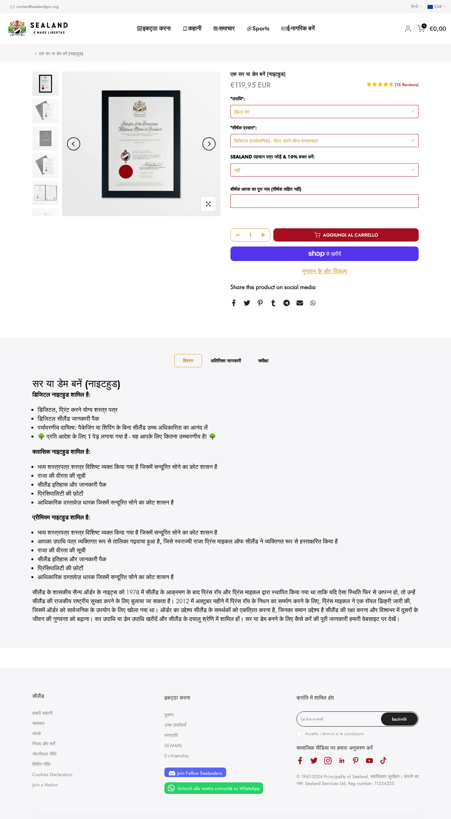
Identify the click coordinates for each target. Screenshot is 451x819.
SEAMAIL (173, 745)
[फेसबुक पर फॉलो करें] (300, 761)
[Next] (209, 143)
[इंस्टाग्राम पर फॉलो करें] (327, 761)
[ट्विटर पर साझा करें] (247, 303)
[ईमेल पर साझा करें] (299, 303)
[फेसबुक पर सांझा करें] (233, 303)
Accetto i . (335, 733)
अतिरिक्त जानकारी (226, 360)
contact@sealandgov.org (38, 7)
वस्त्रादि (171, 735)
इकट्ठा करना (157, 28)
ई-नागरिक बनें (301, 28)
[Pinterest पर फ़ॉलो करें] (355, 761)
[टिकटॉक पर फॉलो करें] (383, 761)
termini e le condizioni (343, 733)
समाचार (227, 28)
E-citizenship (176, 755)
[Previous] (73, 143)
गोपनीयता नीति (44, 754)
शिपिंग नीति (41, 764)
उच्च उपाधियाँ (175, 725)
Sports (260, 28)
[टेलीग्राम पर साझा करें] (286, 303)
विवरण (188, 360)
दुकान (169, 714)
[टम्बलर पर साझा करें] (273, 303)
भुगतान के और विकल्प (324, 271)
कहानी (194, 28)
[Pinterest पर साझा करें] (260, 303)
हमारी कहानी (42, 713)
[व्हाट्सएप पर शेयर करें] (313, 303)
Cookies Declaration (52, 774)
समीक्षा (263, 360)
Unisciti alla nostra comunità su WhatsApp (218, 788)
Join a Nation (45, 784)
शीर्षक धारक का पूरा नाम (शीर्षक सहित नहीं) (265, 189)
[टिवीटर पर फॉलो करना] (314, 761)
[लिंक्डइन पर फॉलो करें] (341, 761)
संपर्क (36, 733)
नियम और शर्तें (43, 743)
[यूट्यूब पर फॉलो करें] (369, 761)
